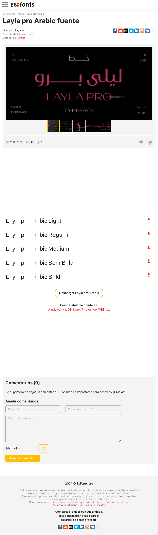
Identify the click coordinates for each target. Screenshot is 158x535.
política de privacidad (93, 504)
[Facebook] (115, 31)
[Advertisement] (79, 181)
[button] (149, 83)
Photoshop (89, 309)
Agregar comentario (22, 458)
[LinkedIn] (136, 31)
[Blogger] (142, 31)
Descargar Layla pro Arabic (79, 293)
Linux (76, 309)
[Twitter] (131, 31)
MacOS (66, 309)
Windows (54, 309)
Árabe (21, 37)
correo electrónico (117, 502)
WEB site (104, 309)
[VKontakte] (147, 31)
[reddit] (120, 31)
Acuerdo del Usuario (65, 504)
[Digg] (126, 31)
